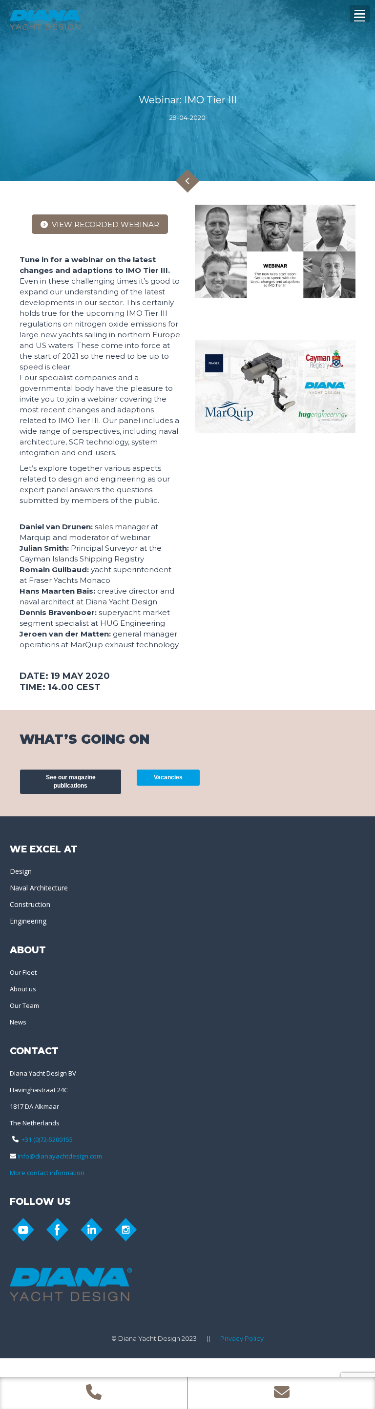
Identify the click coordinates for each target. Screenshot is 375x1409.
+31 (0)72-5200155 (47, 1139)
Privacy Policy (242, 1338)
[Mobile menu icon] (359, 17)
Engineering (28, 921)
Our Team (24, 1005)
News (18, 1022)
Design (21, 871)
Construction (30, 904)
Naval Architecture (39, 887)
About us (23, 988)
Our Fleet (23, 972)
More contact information (47, 1172)
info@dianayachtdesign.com (60, 1156)
